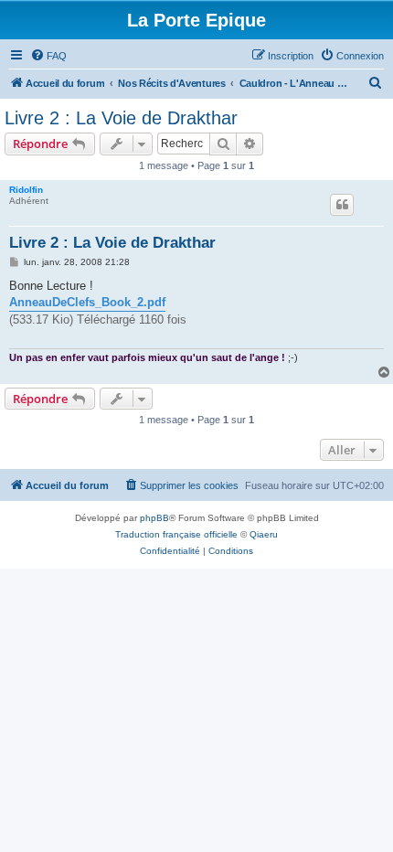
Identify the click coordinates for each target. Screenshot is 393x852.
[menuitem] (48, 56)
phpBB (154, 518)
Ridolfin (26, 190)
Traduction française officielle (176, 534)
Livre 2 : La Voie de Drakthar (121, 118)
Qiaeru (264, 534)
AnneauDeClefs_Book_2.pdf (87, 302)
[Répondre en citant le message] (342, 205)
